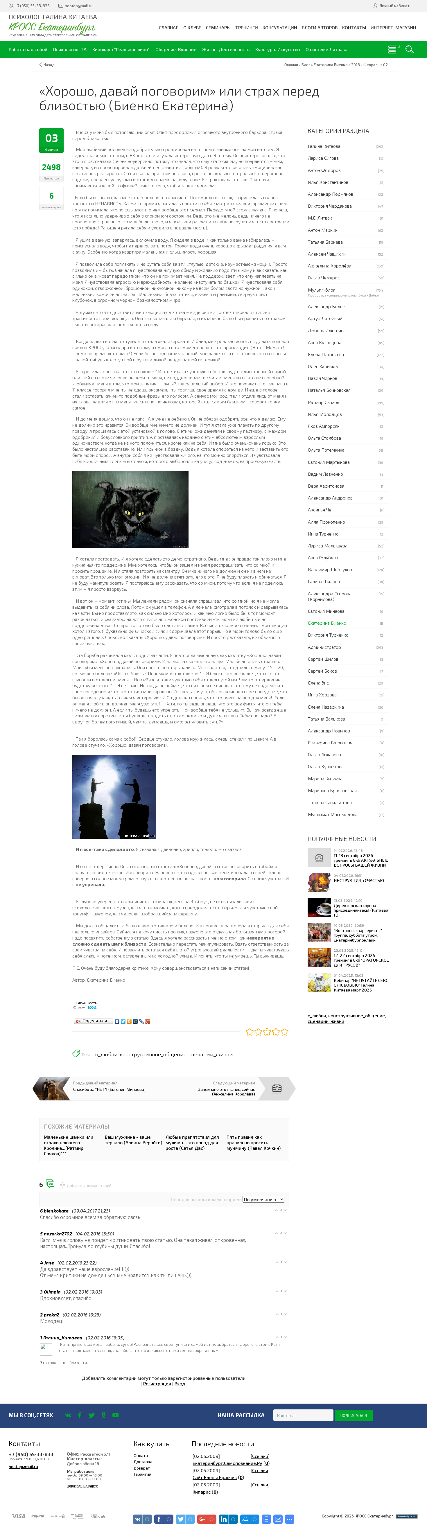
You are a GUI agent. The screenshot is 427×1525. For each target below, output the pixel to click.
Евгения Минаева (326, 611)
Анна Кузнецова (324, 342)
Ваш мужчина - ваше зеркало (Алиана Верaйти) (133, 1139)
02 (385, 64)
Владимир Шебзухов (330, 569)
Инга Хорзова (322, 694)
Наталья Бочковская (329, 390)
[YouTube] (115, 1415)
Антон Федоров (324, 170)
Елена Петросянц (326, 354)
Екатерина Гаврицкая (330, 742)
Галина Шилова (324, 581)
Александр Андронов (330, 497)
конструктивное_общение (153, 1054)
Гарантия (142, 1473)
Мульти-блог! (322, 289)
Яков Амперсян (324, 426)
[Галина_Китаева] (59, 1344)
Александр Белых (327, 306)
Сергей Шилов (323, 659)
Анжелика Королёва (329, 265)
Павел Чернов (322, 378)
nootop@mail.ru (23, 1466)
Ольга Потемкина (326, 449)
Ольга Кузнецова (326, 766)
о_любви (106, 1054)
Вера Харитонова (326, 485)
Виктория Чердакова (330, 206)
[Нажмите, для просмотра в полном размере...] (130, 509)
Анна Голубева (323, 557)
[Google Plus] (148, 1020)
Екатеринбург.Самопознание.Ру (227, 1463)
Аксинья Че (319, 509)
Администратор (324, 647)
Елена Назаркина (326, 706)
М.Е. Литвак (320, 217)
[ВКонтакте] (117, 1020)
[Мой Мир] (135, 1020)
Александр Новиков (329, 730)
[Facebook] (80, 1415)
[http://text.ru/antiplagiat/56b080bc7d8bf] (85, 1005)
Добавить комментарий (89, 1185)
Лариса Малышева (327, 545)
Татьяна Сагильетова (330, 802)
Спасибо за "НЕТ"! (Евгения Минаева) (109, 1089)
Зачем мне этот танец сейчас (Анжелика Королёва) (226, 1091)
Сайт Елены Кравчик (215, 1477)
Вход (180, 1383)
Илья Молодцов (325, 414)
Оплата (141, 1455)
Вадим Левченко (325, 474)
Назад (49, 64)
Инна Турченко (323, 533)
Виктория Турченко (328, 634)
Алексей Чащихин (327, 253)
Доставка (143, 1461)
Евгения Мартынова (329, 462)
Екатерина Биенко (327, 623)
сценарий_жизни (211, 1054)
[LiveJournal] (142, 1020)
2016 (355, 64)
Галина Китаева (324, 146)
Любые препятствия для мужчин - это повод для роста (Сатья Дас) (192, 1142)
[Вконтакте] (68, 1415)
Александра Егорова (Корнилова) (329, 596)
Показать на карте (82, 1486)
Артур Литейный (325, 318)
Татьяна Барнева (325, 242)
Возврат (142, 1467)
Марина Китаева (325, 778)
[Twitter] (123, 1020)
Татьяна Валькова (326, 718)
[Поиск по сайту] (409, 49)
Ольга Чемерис (324, 277)
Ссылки (260, 1456)
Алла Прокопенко (326, 522)
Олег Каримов (323, 366)
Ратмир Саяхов (323, 402)
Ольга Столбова (324, 438)
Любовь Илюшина (327, 330)
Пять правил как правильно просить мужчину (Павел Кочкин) (254, 1142)
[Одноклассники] (129, 1020)
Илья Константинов (328, 182)
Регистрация (157, 1383)
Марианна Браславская (332, 790)
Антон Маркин (323, 230)
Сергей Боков (322, 670)
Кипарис (202, 1492)
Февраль (371, 64)
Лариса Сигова (323, 158)
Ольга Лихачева (324, 754)
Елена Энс (318, 682)
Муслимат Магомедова (333, 814)
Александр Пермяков (330, 194)
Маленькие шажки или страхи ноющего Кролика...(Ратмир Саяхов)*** (68, 1145)
